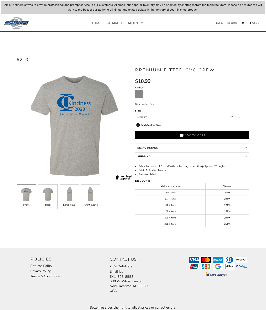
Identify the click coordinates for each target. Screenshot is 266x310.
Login (219, 22)
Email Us (116, 271)
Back (47, 204)
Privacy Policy (40, 271)
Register (232, 22)
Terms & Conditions (45, 276)
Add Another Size (151, 125)
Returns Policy (41, 266)
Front (26, 204)
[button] (243, 22)
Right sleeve (91, 204)
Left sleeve (69, 204)
